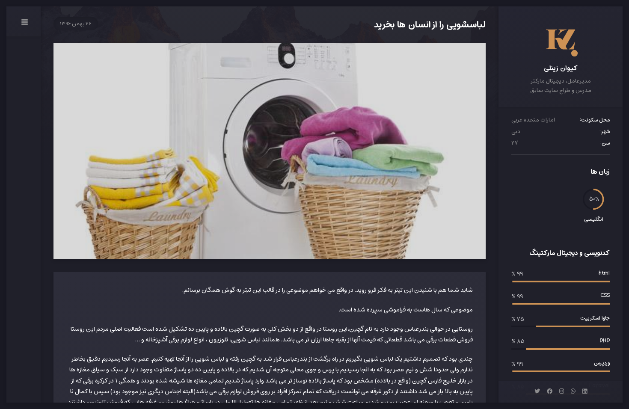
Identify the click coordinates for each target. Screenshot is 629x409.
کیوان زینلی (561, 68)
